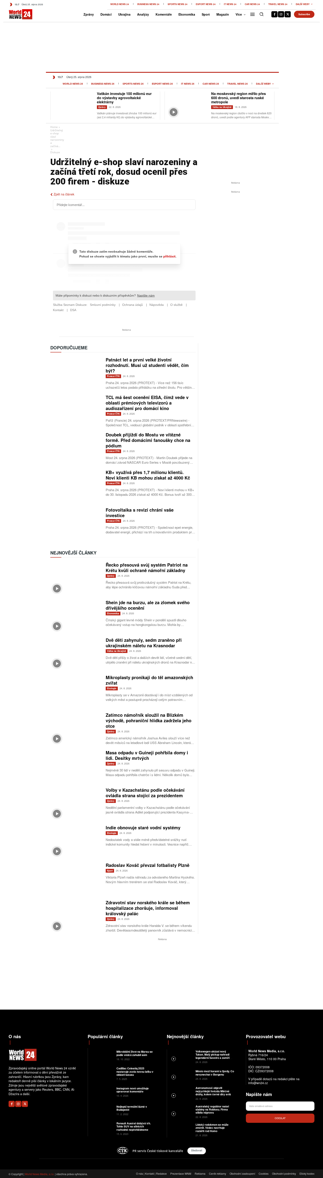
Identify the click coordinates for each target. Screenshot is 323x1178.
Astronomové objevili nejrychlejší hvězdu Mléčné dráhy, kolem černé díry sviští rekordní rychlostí (214, 1092)
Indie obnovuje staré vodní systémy (143, 827)
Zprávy (102, 107)
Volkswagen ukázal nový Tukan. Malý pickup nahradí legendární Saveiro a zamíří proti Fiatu (213, 1056)
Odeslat (280, 1118)
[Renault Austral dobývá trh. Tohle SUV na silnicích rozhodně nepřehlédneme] (101, 1128)
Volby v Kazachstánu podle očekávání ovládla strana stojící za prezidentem (145, 793)
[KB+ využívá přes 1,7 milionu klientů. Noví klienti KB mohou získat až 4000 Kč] (75, 486)
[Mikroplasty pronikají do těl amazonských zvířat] (75, 691)
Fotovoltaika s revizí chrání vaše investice (140, 512)
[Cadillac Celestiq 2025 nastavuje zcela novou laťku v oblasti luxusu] (101, 1073)
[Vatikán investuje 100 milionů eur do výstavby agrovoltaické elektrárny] (74, 105)
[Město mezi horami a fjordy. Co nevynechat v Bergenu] (180, 1074)
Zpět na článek (64, 194)
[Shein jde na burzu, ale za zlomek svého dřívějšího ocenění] (75, 616)
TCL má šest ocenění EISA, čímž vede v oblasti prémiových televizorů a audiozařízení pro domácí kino (147, 402)
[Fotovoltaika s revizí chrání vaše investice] (75, 523)
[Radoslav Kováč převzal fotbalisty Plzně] (75, 878)
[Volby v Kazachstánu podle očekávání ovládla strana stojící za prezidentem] (75, 803)
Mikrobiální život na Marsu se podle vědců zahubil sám (134, 1053)
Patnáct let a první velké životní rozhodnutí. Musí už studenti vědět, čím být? (147, 365)
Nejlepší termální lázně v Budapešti (131, 1108)
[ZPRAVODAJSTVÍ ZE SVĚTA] (16, 14)
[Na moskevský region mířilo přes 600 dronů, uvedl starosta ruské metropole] (188, 105)
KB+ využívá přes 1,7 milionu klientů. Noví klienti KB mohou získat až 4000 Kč (148, 475)
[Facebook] (274, 14)
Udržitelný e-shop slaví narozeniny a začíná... (57, 138)
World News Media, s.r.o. (39, 1174)
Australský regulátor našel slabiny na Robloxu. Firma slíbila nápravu (212, 1109)
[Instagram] (281, 14)
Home (54, 127)
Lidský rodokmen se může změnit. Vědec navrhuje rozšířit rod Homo (212, 1128)
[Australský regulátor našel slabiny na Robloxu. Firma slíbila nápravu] (180, 1111)
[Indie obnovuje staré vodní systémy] (75, 841)
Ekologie (111, 688)
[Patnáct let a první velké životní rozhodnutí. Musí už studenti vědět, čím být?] (75, 373)
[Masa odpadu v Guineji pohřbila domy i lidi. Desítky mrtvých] (75, 766)
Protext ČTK (113, 376)
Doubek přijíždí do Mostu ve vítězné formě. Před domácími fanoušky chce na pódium (148, 440)
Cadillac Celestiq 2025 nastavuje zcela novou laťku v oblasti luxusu (134, 1071)
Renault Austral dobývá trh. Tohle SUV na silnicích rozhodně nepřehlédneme (133, 1126)
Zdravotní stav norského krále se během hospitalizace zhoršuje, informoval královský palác (148, 908)
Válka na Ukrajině (222, 107)
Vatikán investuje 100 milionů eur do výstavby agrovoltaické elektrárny (124, 97)
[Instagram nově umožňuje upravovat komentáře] (101, 1091)
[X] (288, 14)
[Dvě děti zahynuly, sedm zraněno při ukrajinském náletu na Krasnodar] (75, 653)
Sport (110, 870)
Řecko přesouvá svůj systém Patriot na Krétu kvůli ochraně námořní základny (147, 567)
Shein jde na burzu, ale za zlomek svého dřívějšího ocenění (148, 605)
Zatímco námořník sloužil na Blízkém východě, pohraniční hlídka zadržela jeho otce (148, 720)
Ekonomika (113, 613)
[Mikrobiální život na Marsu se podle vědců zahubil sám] (101, 1055)
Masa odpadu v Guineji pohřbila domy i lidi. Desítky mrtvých (147, 755)
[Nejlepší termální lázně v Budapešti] (101, 1110)
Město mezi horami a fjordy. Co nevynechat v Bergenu (215, 1072)
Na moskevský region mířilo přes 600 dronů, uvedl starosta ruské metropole (238, 97)
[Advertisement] (236, 227)
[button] (261, 14)
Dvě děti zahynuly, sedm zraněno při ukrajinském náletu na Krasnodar (144, 643)
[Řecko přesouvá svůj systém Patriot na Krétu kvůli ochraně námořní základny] (75, 578)
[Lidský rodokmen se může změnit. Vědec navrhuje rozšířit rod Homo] (180, 1129)
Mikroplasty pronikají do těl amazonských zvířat (149, 680)
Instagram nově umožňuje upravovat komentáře (132, 1089)
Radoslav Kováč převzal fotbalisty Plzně (147, 865)
